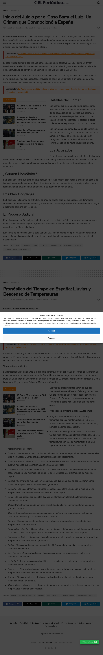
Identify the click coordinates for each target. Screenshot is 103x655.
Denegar (51, 338)
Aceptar (51, 330)
